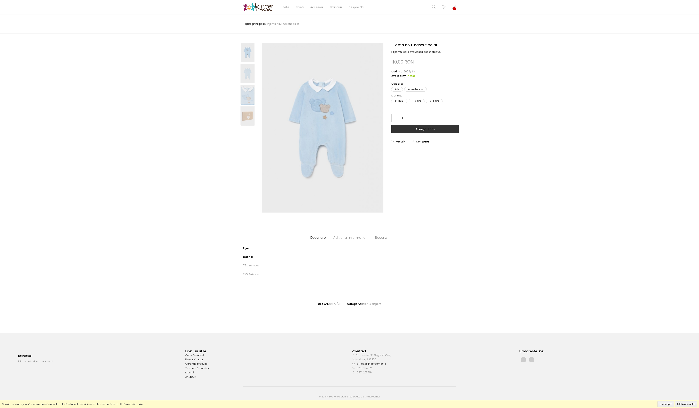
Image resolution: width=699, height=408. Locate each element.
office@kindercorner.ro (371, 364)
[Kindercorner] (258, 7)
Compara (422, 141)
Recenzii (381, 237)
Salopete (375, 304)
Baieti (300, 7)
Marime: (396, 95)
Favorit (400, 141)
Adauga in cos (425, 129)
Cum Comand (194, 355)
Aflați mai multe (686, 404)
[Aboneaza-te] (179, 361)
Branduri (336, 7)
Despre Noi (356, 7)
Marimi (189, 372)
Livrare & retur (194, 359)
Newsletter (25, 356)
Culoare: (397, 84)
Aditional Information (350, 237)
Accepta (667, 404)
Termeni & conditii (197, 368)
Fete (286, 7)
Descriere (318, 237)
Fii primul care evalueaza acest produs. (416, 52)
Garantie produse (196, 364)
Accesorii (316, 7)
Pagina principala (254, 24)
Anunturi (190, 377)
